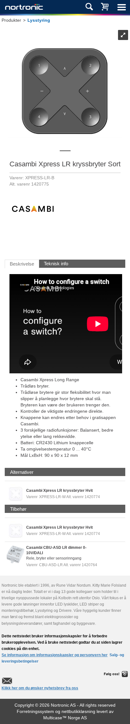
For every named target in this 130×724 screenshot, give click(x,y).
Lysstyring (38, 20)
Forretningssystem (35, 711)
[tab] (21, 472)
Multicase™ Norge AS (65, 717)
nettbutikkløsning (78, 711)
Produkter (11, 20)
